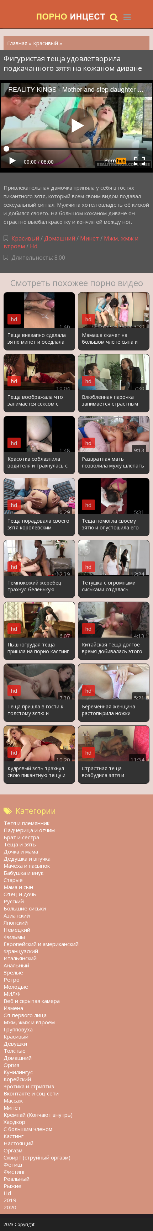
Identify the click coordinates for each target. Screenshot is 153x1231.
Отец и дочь (20, 894)
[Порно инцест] (71, 16)
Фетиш (13, 1164)
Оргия (11, 1064)
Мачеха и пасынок (27, 865)
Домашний (60, 238)
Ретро (12, 979)
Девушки (15, 1043)
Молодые (16, 986)
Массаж (13, 1100)
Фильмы (14, 936)
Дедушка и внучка (27, 858)
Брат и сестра (21, 837)
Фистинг (14, 1171)
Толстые (15, 1050)
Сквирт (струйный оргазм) (37, 1157)
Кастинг (13, 1136)
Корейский (17, 1079)
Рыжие (12, 1185)
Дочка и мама (21, 851)
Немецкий (17, 929)
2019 (10, 1200)
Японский (16, 922)
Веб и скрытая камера (32, 1000)
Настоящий (18, 1143)
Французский (21, 951)
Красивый (25, 238)
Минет (89, 238)
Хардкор (14, 1121)
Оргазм (13, 1150)
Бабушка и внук (23, 872)
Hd (33, 246)
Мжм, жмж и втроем (29, 1022)
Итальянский (20, 958)
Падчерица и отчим (29, 830)
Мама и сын (18, 887)
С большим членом (28, 1128)
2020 (10, 1207)
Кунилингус (18, 1072)
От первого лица (25, 1015)
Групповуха (18, 1029)
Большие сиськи (25, 908)
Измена (13, 1007)
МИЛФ (12, 993)
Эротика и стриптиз (29, 1086)
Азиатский (17, 915)
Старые (13, 879)
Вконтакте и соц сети (31, 1093)
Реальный (17, 1178)
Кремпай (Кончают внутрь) (38, 1114)
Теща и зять (20, 844)
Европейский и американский (41, 943)
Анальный (16, 965)
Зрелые (13, 972)
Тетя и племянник (26, 822)
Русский (14, 901)
